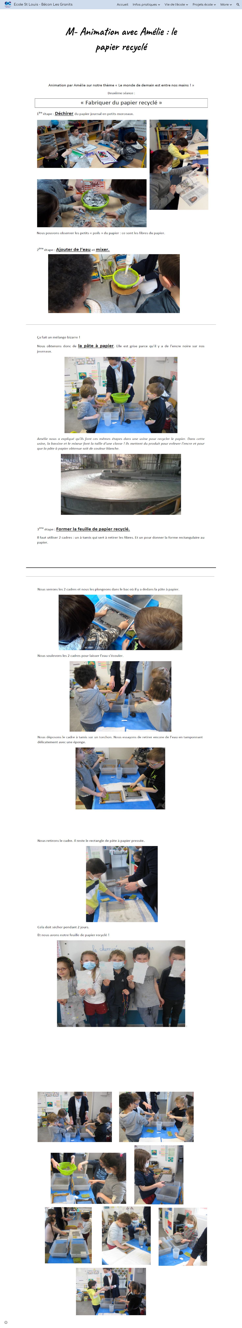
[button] (238, 5)
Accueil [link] (122, 4)
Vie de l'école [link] (175, 4)
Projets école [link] (203, 4)
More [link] (224, 4)
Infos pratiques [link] (145, 4)
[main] (121, 38)
